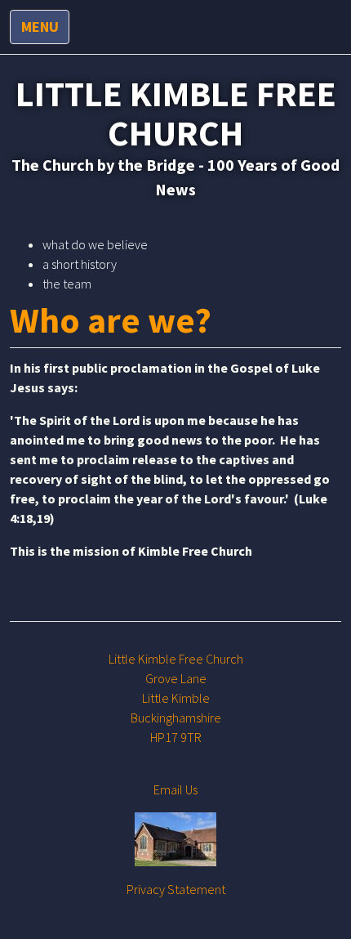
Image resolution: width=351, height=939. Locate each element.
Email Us (175, 789)
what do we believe (95, 244)
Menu (40, 26)
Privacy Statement (176, 889)
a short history (79, 264)
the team (66, 283)
